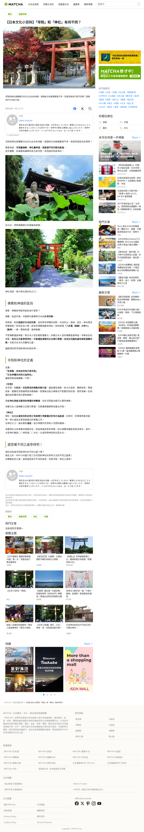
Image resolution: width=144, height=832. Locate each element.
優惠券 (76, 4)
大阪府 (111, 719)
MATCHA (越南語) (115, 757)
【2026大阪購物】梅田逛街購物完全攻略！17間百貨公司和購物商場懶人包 (128, 267)
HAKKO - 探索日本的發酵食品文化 (88, 789)
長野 (108, 99)
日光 (123, 103)
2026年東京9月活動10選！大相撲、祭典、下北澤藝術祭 (129, 312)
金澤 (137, 96)
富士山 (116, 99)
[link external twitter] (83, 804)
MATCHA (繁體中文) (81, 751)
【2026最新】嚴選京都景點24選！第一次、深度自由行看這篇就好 (18, 559)
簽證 (110, 107)
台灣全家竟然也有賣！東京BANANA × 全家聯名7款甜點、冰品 (129, 180)
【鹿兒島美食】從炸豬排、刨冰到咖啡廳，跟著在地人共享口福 (129, 299)
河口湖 (121, 96)
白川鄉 (103, 103)
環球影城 (132, 92)
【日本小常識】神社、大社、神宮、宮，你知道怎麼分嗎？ (49, 626)
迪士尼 (131, 103)
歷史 (10, 14)
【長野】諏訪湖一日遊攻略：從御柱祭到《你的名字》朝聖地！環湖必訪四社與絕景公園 (49, 593)
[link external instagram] (94, 804)
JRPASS (103, 96)
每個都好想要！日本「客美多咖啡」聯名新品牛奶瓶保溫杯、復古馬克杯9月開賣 (119, 155)
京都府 (78, 724)
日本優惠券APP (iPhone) (84, 762)
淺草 (116, 107)
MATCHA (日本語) (11, 751)
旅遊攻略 (23, 14)
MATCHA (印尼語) (80, 757)
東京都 (78, 719)
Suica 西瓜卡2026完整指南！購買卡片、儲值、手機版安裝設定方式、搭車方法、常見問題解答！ (129, 230)
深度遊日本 (63, 4)
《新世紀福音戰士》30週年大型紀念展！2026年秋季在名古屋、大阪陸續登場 (129, 168)
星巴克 (131, 99)
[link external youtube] (99, 804)
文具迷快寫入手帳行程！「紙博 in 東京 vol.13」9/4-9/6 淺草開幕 (128, 193)
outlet (102, 107)
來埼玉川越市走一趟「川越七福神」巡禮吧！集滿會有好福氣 (79, 593)
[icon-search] (139, 4)
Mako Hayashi (25, 120)
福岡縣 (78, 730)
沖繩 (102, 92)
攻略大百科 (48, 4)
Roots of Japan (80, 783)
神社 (35, 516)
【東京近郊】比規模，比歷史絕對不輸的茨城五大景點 (49, 558)
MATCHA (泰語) (114, 751)
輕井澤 (129, 96)
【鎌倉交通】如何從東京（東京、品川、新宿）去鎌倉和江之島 (129, 280)
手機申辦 (133, 107)
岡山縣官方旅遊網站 (13, 783)
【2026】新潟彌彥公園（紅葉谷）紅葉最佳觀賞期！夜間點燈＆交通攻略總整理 (129, 326)
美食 (105, 122)
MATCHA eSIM (10, 768)
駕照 (117, 103)
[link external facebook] (77, 804)
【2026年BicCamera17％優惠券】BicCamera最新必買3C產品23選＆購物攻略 (128, 243)
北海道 (112, 96)
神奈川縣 (79, 736)
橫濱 (102, 99)
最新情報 (88, 4)
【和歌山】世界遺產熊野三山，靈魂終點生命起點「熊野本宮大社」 (79, 559)
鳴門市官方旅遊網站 (13, 789)
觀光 (105, 127)
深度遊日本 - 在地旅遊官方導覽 (51, 768)
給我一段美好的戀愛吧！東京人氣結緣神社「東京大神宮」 (19, 626)
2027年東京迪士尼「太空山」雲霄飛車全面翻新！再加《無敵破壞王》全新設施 (129, 206)
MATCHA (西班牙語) (47, 762)
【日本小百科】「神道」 (16, 590)
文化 (126, 127)
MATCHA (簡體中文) (47, 757)
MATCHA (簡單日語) (12, 762)
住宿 (126, 122)
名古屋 (122, 92)
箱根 (123, 99)
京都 (115, 92)
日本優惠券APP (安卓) (117, 762)
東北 (110, 103)
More (87, 643)
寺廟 (46, 516)
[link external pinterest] (88, 804)
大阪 (108, 92)
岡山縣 (111, 736)
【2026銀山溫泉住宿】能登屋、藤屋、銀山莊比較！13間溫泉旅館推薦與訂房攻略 (129, 339)
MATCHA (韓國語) (11, 757)
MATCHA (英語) (45, 751)
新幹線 (124, 107)
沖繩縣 (111, 730)
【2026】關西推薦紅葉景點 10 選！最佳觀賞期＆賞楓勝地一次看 (128, 351)
